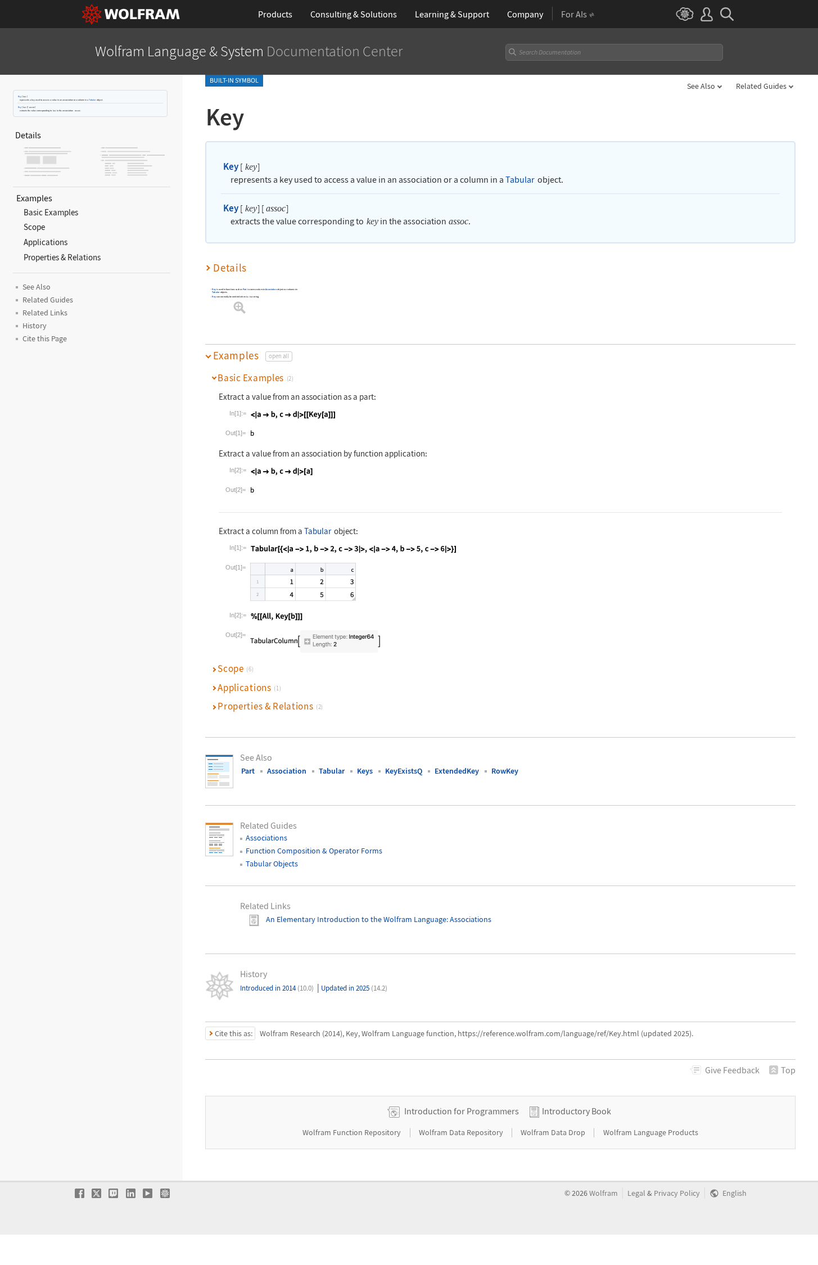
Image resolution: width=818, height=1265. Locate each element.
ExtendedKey (457, 771)
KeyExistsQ (403, 771)
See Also (701, 86)
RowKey (504, 771)
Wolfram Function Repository (352, 1132)
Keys (365, 771)
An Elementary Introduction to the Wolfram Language (356, 919)
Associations (266, 838)
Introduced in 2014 (277, 988)
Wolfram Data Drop (554, 1132)
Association (271, 289)
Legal (636, 1193)
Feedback (732, 1070)
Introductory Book (576, 1111)
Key (19, 96)
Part (245, 289)
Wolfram (603, 1193)
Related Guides (761, 86)
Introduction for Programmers (462, 1111)
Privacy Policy (677, 1193)
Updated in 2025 (354, 988)
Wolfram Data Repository (462, 1132)
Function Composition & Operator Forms (314, 851)
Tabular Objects (272, 864)
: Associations (468, 919)
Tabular (92, 99)
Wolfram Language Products (650, 1132)
